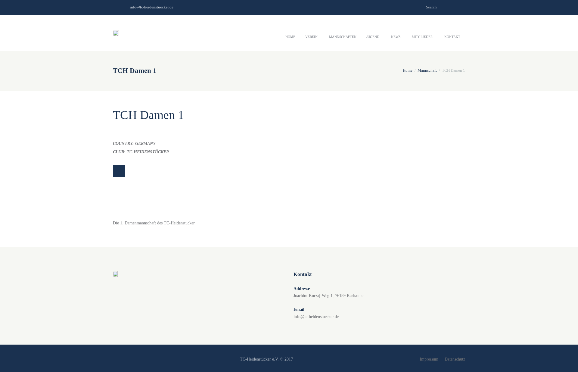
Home (290, 37)
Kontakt (452, 37)
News (395, 37)
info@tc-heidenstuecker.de (151, 7)
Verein (311, 37)
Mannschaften (342, 37)
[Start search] (461, 7)
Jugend (372, 37)
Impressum (429, 359)
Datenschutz (455, 359)
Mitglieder (422, 37)
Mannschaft (427, 70)
